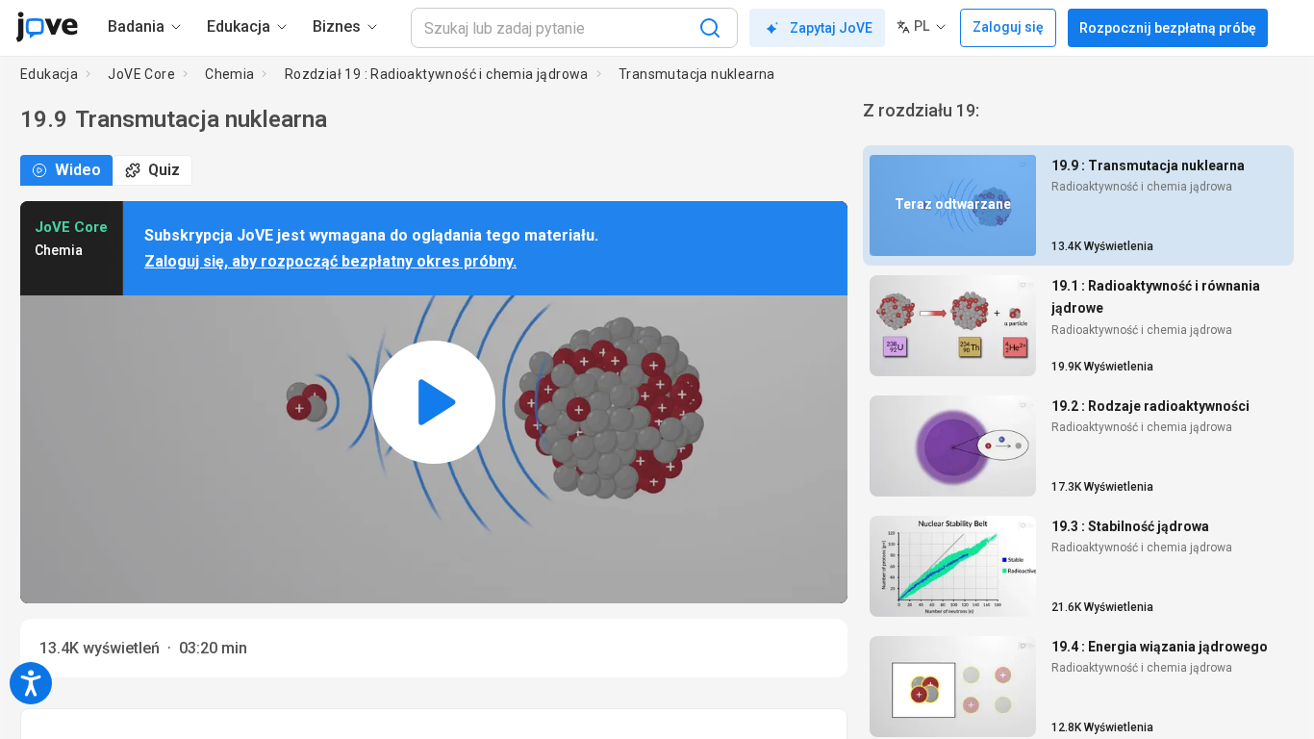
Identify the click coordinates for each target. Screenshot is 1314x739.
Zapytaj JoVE (831, 28)
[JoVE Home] (46, 27)
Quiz (164, 170)
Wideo (78, 170)
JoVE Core (141, 74)
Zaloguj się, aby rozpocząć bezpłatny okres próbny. (330, 261)
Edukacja (49, 74)
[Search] (710, 28)
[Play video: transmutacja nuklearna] (433, 402)
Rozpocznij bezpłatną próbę (1167, 28)
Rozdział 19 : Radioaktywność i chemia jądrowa (437, 74)
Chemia (229, 74)
